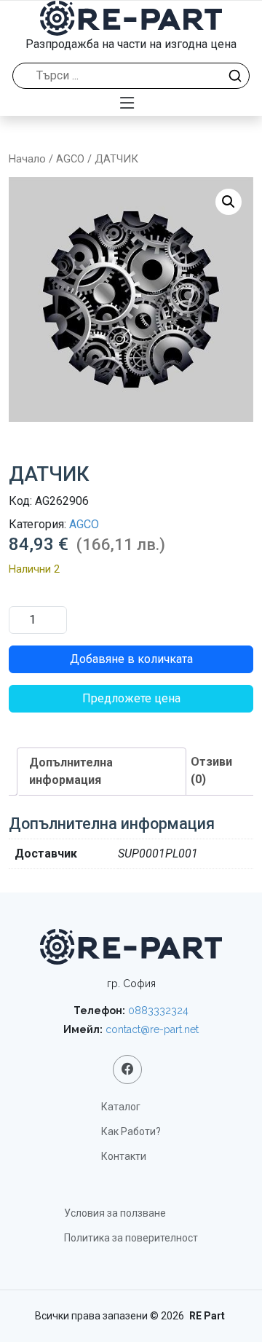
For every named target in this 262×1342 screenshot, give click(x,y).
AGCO (70, 158)
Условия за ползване (115, 1213)
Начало (27, 158)
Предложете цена (131, 698)
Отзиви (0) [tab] (211, 770)
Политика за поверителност (131, 1238)
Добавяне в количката (131, 659)
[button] (228, 202)
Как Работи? (131, 1131)
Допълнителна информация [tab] (71, 771)
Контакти (123, 1156)
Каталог (120, 1107)
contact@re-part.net (152, 1029)
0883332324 (158, 1010)
